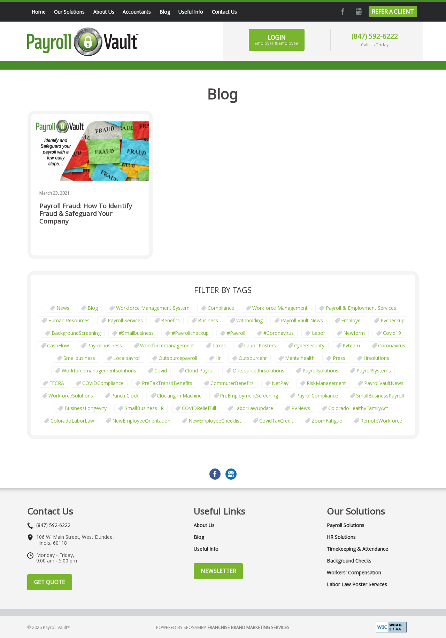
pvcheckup (392, 320)
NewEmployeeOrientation (141, 420)
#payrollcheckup (190, 333)
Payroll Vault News (302, 320)
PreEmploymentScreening (249, 395)
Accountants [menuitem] (137, 11)
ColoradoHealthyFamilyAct (358, 408)
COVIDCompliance (103, 383)
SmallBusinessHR (144, 408)
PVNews (300, 408)
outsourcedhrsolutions (258, 370)
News (62, 308)
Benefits (170, 320)
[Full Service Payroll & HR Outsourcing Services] (83, 41)
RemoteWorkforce (381, 420)
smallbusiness (79, 358)
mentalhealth (300, 358)
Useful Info (206, 548)
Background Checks (349, 560)
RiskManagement (326, 383)
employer (351, 320)
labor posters (260, 345)
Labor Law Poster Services (357, 584)
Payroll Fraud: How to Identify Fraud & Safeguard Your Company (85, 213)
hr (218, 358)
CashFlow (58, 345)
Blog (92, 308)
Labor (318, 333)
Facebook (342, 11)
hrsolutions (376, 358)
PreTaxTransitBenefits (167, 383)
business (208, 320)
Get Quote (49, 582)
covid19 (392, 333)
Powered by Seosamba (223, 627)
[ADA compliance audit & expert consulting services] (391, 626)
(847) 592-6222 (375, 36)
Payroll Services (125, 320)
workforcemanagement (167, 345)
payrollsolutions (320, 370)
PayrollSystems (373, 370)
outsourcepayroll (178, 358)
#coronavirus (278, 333)
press (339, 358)
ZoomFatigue (327, 420)
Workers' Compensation (354, 572)
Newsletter (218, 571)
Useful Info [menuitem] (190, 11)
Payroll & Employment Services (361, 308)
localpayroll (126, 358)
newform (354, 333)
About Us (204, 525)
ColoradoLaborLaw (72, 420)
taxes (219, 345)
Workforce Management (280, 308)
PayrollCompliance (317, 395)
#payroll (236, 333)
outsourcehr (253, 358)
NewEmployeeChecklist (215, 420)
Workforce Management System (153, 308)
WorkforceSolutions (70, 395)
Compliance (221, 308)
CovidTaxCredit (276, 420)
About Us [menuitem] (103, 11)
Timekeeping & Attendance (357, 548)
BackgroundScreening (76, 333)
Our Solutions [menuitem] (69, 11)
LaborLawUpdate (253, 408)
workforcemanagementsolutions (99, 370)
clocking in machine (179, 395)
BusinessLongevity (85, 408)
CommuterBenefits (232, 383)
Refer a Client (393, 11)
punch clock (125, 395)
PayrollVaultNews (383, 383)
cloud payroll (200, 370)
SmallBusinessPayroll (380, 395)
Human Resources (69, 320)
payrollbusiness (104, 345)
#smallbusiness (136, 333)
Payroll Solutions (345, 525)
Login (276, 39)
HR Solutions (341, 537)
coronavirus (391, 345)
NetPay (280, 383)
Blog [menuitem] (165, 11)
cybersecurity (309, 345)
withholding (249, 320)
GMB (358, 11)
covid (160, 370)
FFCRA (56, 383)
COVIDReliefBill (199, 408)
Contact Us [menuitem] (224, 11)
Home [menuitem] (39, 11)
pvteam (351, 345)
